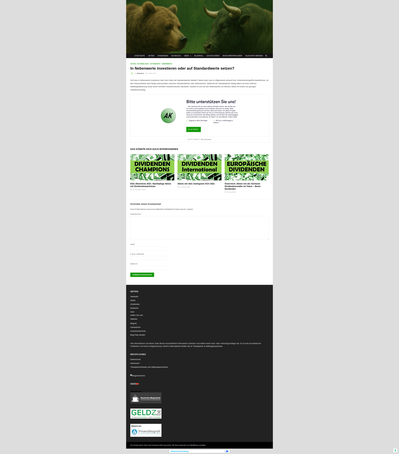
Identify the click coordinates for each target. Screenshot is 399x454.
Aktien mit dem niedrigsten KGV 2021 (196, 184)
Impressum (135, 363)
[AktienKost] (199, 27)
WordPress (194, 445)
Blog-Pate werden (254, 56)
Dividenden (163, 56)
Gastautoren (213, 56)
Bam (203, 445)
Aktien (151, 56)
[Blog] (137, 376)
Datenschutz (135, 359)
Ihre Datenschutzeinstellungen (207, 451)
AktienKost (140, 73)
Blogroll (198, 56)
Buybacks (176, 56)
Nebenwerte (167, 64)
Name (132, 244)
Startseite (139, 56)
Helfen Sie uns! (136, 315)
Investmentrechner (232, 56)
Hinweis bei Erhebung (180, 451)
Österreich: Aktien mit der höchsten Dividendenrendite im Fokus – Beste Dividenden (242, 186)
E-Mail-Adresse (137, 254)
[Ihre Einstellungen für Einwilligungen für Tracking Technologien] (395, 450)
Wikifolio (133, 319)
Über (186, 56)
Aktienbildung (143, 64)
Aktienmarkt (155, 64)
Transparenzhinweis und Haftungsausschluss (149, 367)
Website (134, 264)
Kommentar (136, 214)
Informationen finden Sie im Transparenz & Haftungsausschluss (196, 346)
